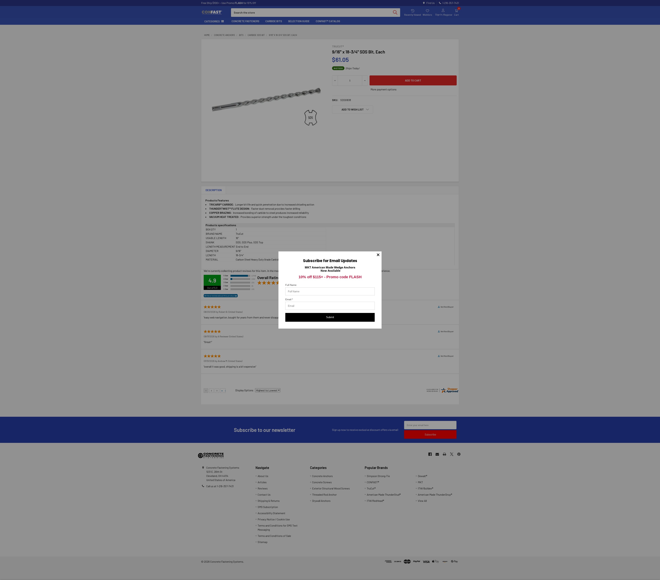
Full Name (290, 285)
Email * (289, 299)
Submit (330, 317)
